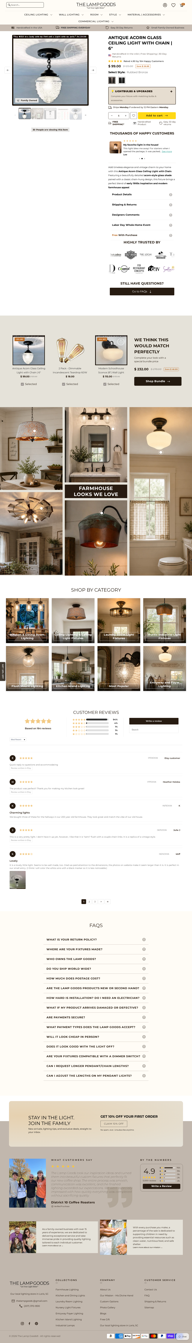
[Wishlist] (173, 5)
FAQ (147, 1295)
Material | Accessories (145, 14)
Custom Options (109, 1301)
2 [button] (89, 901)
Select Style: (128, 72)
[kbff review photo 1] (18, 880)
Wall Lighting (69, 14)
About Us (105, 1289)
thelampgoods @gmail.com (31, 1300)
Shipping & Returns (155, 1301)
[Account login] (165, 5)
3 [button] (95, 901)
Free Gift (105, 1319)
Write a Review (161, 1186)
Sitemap (149, 1307)
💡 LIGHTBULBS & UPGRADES (133, 95)
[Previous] (7, 70)
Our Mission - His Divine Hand (116, 1295)
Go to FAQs (140, 291)
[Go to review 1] (139, 158)
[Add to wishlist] (133, 115)
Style (113, 14)
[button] (115, 61)
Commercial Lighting (94, 21)
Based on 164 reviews (38, 728)
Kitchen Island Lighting (69, 1319)
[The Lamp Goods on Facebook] (29, 1323)
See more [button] (169, 151)
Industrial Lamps (65, 1325)
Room (94, 14)
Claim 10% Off (114, 1123)
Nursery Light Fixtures (68, 1307)
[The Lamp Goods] (96, 5)
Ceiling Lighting (36, 14)
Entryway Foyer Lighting (69, 1313)
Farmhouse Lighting (67, 1289)
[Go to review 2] (142, 158)
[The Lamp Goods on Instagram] (22, 1323)
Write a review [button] (154, 721)
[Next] (93, 70)
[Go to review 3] (144, 158)
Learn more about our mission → (148, 1247)
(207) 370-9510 (32, 1306)
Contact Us (150, 1289)
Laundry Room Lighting (69, 1301)
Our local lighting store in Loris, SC (119, 1325)
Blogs (103, 1313)
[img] (26, 758)
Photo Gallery (107, 1307)
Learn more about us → (52, 1245)
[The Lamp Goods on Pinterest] (36, 1323)
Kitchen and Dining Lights (70, 1295)
